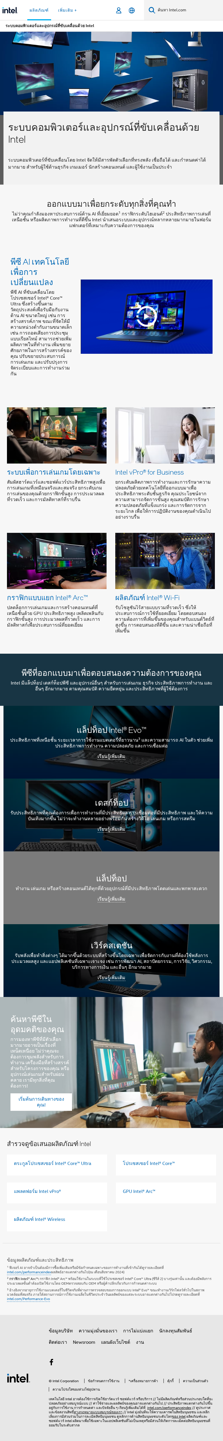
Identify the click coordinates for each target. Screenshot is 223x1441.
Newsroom (84, 1342)
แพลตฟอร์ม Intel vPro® (37, 1191)
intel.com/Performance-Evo (28, 1299)
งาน (140, 1342)
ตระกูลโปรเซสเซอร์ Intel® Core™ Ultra (52, 1163)
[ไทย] (131, 10)
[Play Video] (146, 316)
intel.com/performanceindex (29, 1272)
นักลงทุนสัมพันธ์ (175, 1331)
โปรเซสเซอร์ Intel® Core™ (149, 1163)
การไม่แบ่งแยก (138, 1331)
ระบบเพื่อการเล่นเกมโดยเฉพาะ (53, 471)
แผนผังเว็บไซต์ (115, 1342)
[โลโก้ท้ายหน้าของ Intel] (18, 1378)
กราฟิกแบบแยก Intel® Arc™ (47, 597)
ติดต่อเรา (58, 1342)
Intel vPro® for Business (149, 471)
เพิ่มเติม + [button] (67, 10)
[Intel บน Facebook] (51, 1363)
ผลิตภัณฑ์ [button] (39, 10)
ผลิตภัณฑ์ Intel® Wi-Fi (147, 597)
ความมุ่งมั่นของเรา (98, 1331)
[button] (111, 522)
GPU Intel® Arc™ (139, 1191)
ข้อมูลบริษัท (61, 1331)
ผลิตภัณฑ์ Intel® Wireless (39, 1219)
